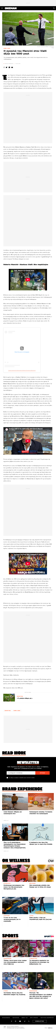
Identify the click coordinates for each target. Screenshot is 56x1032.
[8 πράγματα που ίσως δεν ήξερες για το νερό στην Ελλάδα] (41, 832)
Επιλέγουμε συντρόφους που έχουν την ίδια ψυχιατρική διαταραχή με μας (14, 887)
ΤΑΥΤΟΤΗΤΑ (15, 1017)
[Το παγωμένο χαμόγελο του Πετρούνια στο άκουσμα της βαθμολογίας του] (41, 948)
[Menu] (2, 8)
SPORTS (10, 936)
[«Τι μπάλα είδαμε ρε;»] (9, 697)
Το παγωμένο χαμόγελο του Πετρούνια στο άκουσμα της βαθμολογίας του (39, 962)
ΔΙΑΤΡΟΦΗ (7, 915)
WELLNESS (32, 883)
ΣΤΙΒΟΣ (6, 990)
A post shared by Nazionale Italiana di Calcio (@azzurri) (22, 370)
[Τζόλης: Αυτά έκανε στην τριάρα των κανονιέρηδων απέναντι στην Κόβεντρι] (15, 948)
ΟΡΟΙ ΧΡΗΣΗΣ (34, 1017)
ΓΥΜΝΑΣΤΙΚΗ (33, 958)
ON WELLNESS (16, 860)
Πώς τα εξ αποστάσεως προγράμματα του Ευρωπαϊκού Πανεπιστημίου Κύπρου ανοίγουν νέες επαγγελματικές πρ (15, 846)
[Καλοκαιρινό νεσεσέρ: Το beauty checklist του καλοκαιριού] (41, 801)
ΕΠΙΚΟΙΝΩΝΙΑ (6, 1017)
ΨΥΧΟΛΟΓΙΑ (7, 883)
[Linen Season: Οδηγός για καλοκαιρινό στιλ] (15, 801)
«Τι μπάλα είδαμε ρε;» (25, 698)
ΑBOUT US (25, 1017)
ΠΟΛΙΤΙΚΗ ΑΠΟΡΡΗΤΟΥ (47, 1017)
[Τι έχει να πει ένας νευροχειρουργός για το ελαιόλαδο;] (15, 905)
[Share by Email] (12, 67)
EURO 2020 (7, 48)
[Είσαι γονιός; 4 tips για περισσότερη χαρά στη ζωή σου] (41, 905)
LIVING (31, 915)
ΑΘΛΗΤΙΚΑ (20, 696)
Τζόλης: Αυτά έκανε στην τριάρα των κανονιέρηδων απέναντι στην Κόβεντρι (15, 962)
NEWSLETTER (39, 1021)
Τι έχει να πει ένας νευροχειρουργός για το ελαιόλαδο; (12, 919)
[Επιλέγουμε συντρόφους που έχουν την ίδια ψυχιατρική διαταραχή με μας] (15, 873)
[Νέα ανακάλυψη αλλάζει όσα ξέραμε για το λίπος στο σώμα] (41, 873)
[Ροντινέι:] (41, 980)
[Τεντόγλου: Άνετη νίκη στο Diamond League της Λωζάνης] (15, 980)
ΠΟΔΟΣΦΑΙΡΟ (7, 958)
